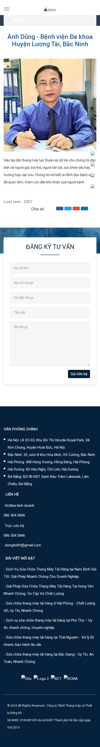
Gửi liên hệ (79, 374)
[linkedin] (84, 208)
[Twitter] (68, 208)
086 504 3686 (14, 515)
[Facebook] (59, 208)
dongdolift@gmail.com (23, 545)
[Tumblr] (92, 208)
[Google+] (76, 208)
